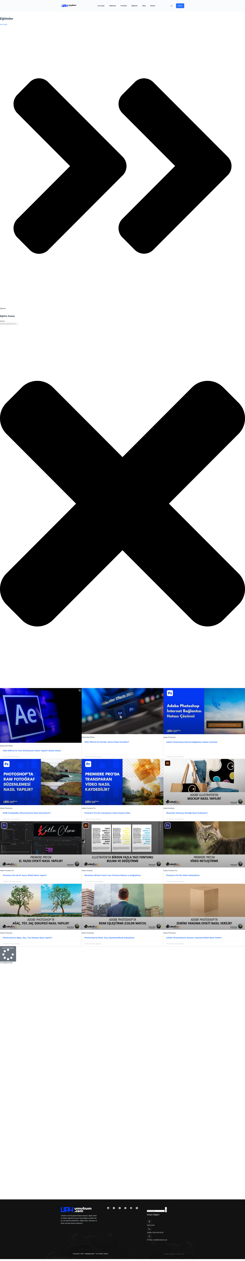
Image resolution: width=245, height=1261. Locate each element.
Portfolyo (124, 6)
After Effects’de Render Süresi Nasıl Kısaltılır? (107, 742)
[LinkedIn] (108, 1208)
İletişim (152, 6)
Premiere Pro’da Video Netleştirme (183, 875)
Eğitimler (135, 6)
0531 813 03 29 (158, 1232)
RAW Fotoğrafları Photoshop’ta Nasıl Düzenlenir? (27, 813)
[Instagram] (114, 1208)
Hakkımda (112, 6)
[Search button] (166, 1209)
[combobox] (9, 324)
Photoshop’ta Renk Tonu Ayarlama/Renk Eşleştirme (109, 938)
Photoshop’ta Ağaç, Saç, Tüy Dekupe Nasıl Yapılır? (27, 938)
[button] (8, 954)
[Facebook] (131, 1208)
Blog (144, 6)
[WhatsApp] (125, 1208)
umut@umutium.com (160, 1240)
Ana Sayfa (101, 6)
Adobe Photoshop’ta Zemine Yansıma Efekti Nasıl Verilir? (194, 938)
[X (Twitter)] (137, 1208)
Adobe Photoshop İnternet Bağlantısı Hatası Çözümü (191, 742)
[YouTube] (120, 1208)
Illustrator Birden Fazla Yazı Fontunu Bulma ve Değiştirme (113, 875)
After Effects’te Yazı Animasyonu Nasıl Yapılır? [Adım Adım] (32, 750)
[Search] (171, 6)
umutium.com (89, 1253)
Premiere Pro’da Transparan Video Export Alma (107, 813)
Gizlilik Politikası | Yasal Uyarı (174, 1254)
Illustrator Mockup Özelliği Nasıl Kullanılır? (187, 813)
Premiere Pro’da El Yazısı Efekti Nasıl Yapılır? (25, 875)
